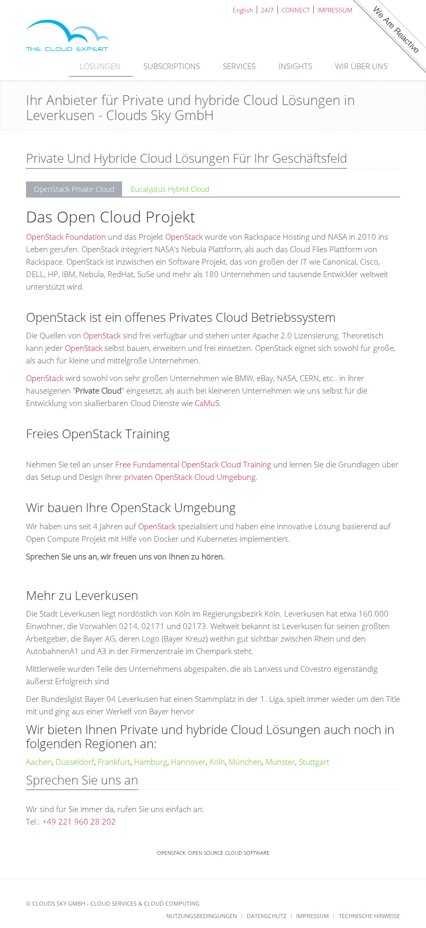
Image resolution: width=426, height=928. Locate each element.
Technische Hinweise (369, 916)
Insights (296, 66)
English (243, 10)
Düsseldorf (75, 761)
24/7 (267, 10)
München (245, 761)
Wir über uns (362, 66)
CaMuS (207, 403)
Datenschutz (266, 916)
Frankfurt (114, 761)
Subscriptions (172, 66)
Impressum (312, 916)
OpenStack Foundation (66, 236)
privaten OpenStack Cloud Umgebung (190, 477)
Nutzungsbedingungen (201, 916)
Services (240, 66)
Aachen (39, 761)
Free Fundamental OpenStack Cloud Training (193, 464)
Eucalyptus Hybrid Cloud (170, 189)
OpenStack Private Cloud (74, 189)
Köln (217, 761)
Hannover (188, 761)
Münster (280, 761)
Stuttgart (314, 761)
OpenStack (184, 236)
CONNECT (296, 10)
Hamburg (150, 761)
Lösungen (101, 66)
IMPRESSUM (334, 10)
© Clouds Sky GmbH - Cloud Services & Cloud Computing (112, 903)
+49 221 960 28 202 (79, 821)
